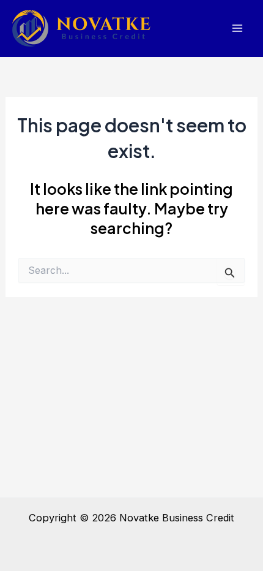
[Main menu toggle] (237, 28)
